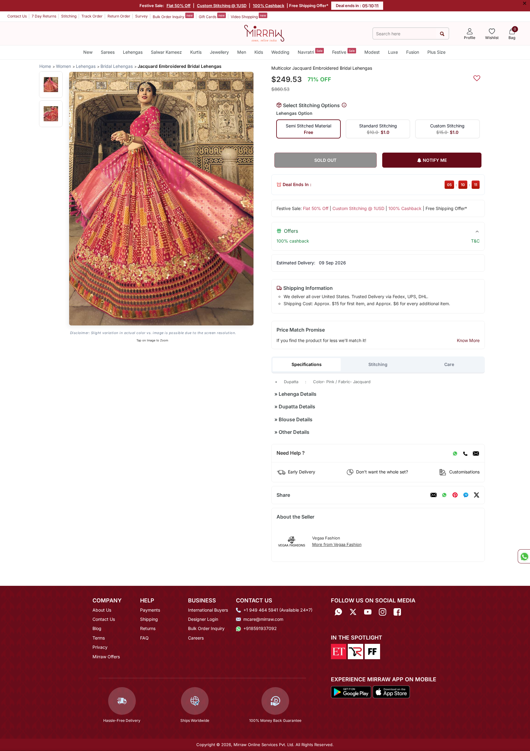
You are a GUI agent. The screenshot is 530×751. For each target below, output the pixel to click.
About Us (101, 610)
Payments (150, 610)
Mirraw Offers (106, 656)
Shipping (149, 619)
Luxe (393, 52)
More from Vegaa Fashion (337, 544)
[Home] (264, 33)
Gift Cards (212, 16)
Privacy (100, 647)
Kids (258, 52)
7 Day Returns (44, 16)
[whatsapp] (444, 495)
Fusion (412, 52)
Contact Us (17, 16)
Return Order (119, 16)
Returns (147, 628)
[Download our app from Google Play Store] (351, 691)
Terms (98, 637)
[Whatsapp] (338, 612)
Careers (196, 637)
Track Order (92, 16)
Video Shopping (248, 16)
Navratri (310, 52)
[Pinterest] (455, 495)
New (87, 52)
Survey (141, 16)
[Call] (465, 453)
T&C (475, 240)
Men (241, 52)
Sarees (108, 52)
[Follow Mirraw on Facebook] (397, 612)
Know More (468, 340)
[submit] (442, 33)
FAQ (144, 637)
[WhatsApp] (455, 453)
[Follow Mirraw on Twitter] (353, 612)
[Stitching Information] (344, 105)
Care (449, 364)
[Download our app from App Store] (391, 691)
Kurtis (196, 52)
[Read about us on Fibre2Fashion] (372, 651)
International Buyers (208, 610)
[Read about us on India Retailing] (355, 651)
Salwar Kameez (166, 52)
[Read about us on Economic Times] (338, 651)
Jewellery (219, 52)
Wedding (280, 52)
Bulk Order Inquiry (173, 16)
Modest (372, 52)
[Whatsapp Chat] (524, 556)
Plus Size (436, 52)
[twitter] (476, 495)
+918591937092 (260, 628)
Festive (343, 52)
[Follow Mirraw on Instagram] (382, 612)
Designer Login (203, 619)
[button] (50, 85)
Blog (96, 628)
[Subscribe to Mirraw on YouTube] (368, 612)
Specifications (307, 364)
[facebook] (466, 495)
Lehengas (133, 52)
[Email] (476, 453)
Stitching (69, 16)
